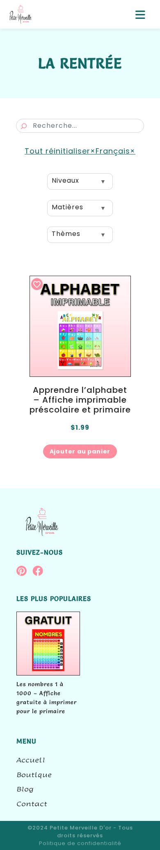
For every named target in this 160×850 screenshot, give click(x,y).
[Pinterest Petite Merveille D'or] (24, 572)
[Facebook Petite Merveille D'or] (39, 572)
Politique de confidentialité (80, 843)
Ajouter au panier (80, 451)
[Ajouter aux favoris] (37, 284)
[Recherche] (24, 126)
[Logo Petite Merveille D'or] (20, 14)
